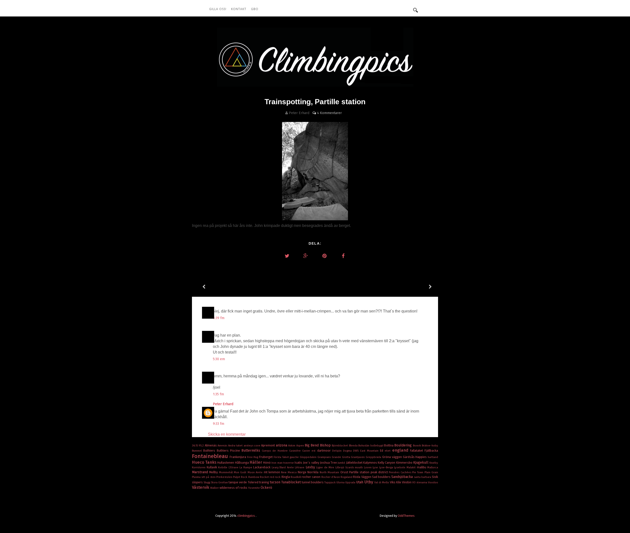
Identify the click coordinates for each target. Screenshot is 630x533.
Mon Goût (241, 472)
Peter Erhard (223, 404)
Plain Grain (431, 472)
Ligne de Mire (325, 467)
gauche (295, 457)
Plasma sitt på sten (204, 477)
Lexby (311, 467)
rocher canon (311, 477)
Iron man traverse (283, 462)
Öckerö (266, 488)
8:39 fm (218, 318)
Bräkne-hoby (430, 445)
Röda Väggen (362, 477)
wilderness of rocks (234, 487)
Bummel (197, 450)
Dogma (348, 450)
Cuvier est (309, 450)
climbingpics (246, 516)
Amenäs (223, 445)
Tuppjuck (330, 482)
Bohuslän (364, 445)
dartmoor (324, 450)
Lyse (376, 467)
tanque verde (238, 482)
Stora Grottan (220, 482)
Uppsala (350, 482)
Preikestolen (224, 477)
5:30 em (219, 359)
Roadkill (296, 477)
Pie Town (418, 472)
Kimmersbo (404, 462)
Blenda (353, 445)
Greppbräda (374, 457)
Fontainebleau (211, 456)
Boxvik (417, 445)
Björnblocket (340, 445)
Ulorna (340, 482)
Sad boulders (381, 477)
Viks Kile (396, 482)
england (401, 450)
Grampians (324, 457)
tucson (275, 482)
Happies (421, 457)
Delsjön (337, 450)
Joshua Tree (329, 462)
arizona (282, 445)
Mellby (214, 472)
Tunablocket (291, 482)
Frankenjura (238, 457)
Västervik (201, 487)
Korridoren (199, 467)
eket (388, 450)
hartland (433, 457)
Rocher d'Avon (331, 477)
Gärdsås (409, 457)
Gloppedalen (308, 457)
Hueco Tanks (204, 462)
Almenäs (211, 445)
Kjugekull (421, 462)
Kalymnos (370, 462)
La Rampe (246, 467)
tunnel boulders (313, 482)
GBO (254, 9)
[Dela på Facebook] (343, 256)
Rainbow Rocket (259, 477)
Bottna (389, 445)
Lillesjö (340, 467)
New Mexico (289, 472)
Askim (292, 445)
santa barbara (423, 477)
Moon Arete (256, 472)
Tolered (253, 482)
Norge (302, 472)
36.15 (195, 445)
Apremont (268, 445)
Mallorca (432, 467)
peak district (380, 472)
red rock (275, 477)
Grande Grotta (341, 457)
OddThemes (406, 516)
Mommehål (226, 472)
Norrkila (313, 472)
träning (264, 482)
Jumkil (342, 462)
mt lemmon (272, 472)
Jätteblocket (354, 462)
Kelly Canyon (387, 462)
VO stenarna (420, 482)
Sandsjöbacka (402, 477)
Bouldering (403, 445)
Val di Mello (382, 482)
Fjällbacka (431, 450)
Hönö (267, 462)
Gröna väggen (392, 457)
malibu (422, 467)
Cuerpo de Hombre (275, 450)
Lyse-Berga (386, 467)
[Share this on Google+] (305, 256)
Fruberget (266, 457)
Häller (256, 462)
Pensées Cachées (400, 472)
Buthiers (210, 450)
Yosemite (254, 487)
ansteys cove (252, 445)
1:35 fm (218, 394)
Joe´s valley (311, 462)
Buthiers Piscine (229, 450)
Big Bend (312, 445)
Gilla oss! (217, 9)
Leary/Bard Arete (283, 467)
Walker (215, 487)
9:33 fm (218, 424)
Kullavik (212, 467)
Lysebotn (400, 467)
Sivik (435, 477)
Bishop (326, 445)
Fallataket (417, 450)
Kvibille (223, 467)
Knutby (433, 462)
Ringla (286, 477)
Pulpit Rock (240, 477)
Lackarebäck (262, 467)
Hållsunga (242, 462)
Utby (369, 481)
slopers (198, 482)
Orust (344, 472)
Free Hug (253, 457)
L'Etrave (234, 467)
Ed (382, 450)
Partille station (360, 472)
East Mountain (370, 450)
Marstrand (200, 472)
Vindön (407, 482)
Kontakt (238, 9)
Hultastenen (226, 462)
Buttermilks (251, 450)
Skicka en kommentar (227, 434)
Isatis (299, 462)
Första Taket (282, 457)
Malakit (412, 467)
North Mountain (330, 472)
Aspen (300, 445)
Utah (360, 482)
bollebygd (377, 445)
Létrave (300, 467)
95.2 (202, 445)
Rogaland (347, 477)
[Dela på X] (287, 256)
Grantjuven (358, 457)
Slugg (207, 482)
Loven (368, 467)
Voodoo (433, 482)
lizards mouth (355, 467)
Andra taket (236, 445)
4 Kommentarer (329, 113)
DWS (356, 450)
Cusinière (295, 450)
